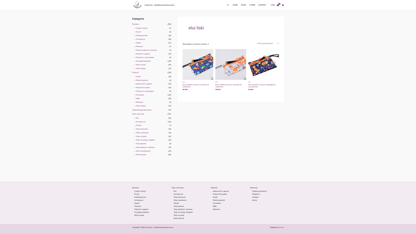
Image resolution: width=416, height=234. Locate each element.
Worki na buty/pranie (143, 151)
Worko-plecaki (141, 154)
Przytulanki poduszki (143, 61)
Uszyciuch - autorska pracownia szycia (159, 5)
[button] (228, 5)
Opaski (138, 43)
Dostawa (255, 197)
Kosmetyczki (140, 122)
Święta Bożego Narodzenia (141, 110)
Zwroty (254, 200)
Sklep (243, 5)
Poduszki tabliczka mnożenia (146, 50)
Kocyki (138, 32)
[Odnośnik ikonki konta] (283, 5)
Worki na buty (141, 65)
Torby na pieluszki (142, 133)
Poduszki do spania (143, 87)
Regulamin (256, 194)
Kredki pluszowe (142, 35)
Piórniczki (139, 46)
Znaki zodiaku (141, 68)
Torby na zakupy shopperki (145, 140)
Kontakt (262, 5)
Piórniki (138, 125)
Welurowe (139, 102)
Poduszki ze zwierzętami (145, 91)
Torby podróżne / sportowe (145, 147)
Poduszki (135, 72)
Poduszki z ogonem (143, 54)
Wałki (138, 98)
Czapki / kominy (141, 28)
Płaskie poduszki (142, 80)
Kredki (138, 76)
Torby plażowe (141, 144)
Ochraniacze (140, 39)
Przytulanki (140, 95)
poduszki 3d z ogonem (144, 84)
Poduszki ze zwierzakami (145, 57)
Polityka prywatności (259, 191)
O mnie (252, 5)
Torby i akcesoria (138, 114)
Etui (137, 118)
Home (235, 5)
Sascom (281, 227)
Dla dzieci (135, 24)
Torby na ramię (141, 136)
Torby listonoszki (142, 129)
